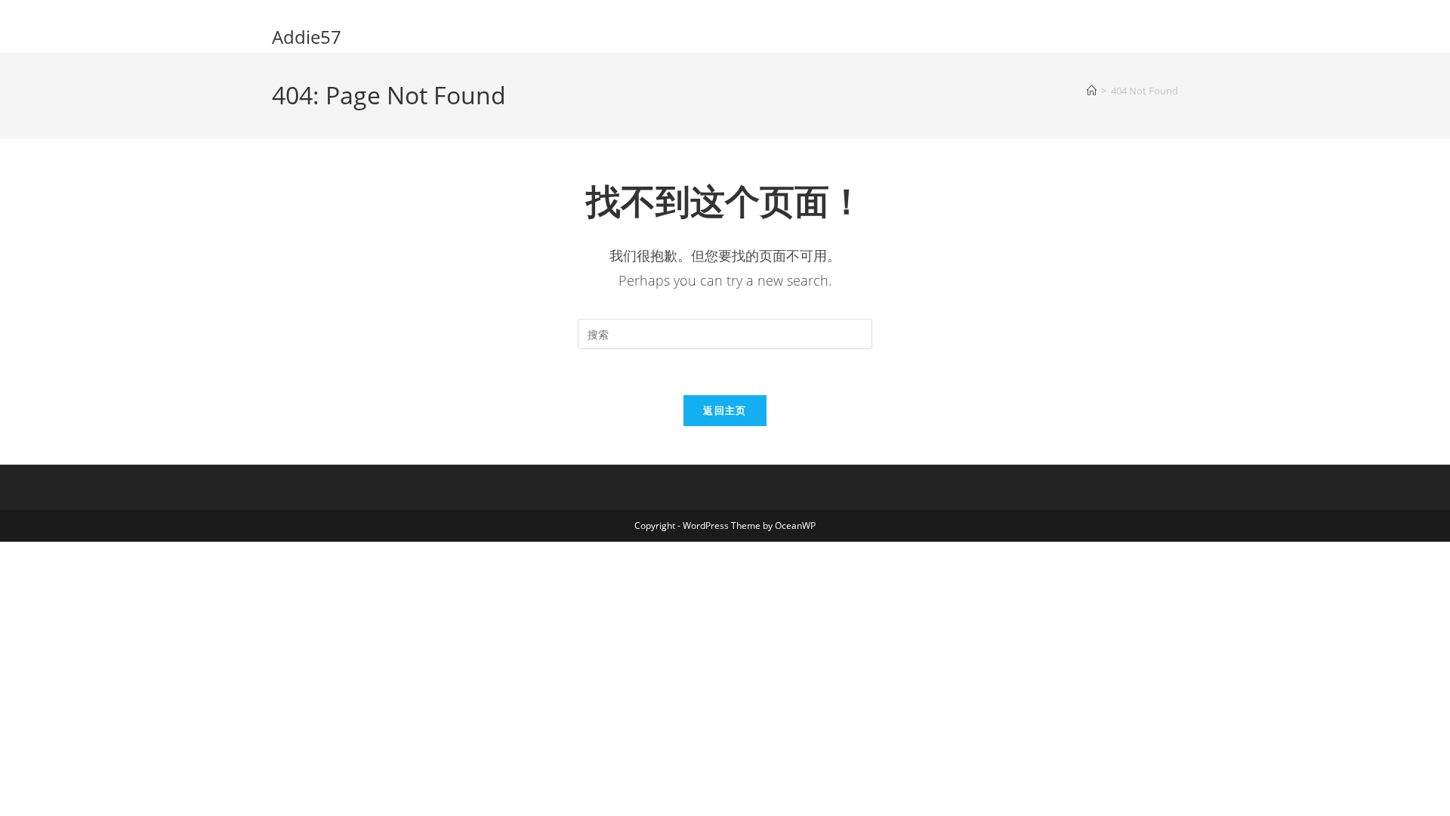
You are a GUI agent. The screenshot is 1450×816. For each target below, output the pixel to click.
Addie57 (306, 36)
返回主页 (724, 410)
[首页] (1092, 90)
